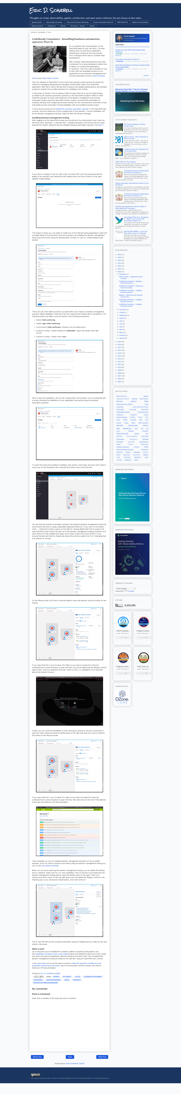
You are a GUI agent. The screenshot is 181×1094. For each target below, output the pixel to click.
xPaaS (136, 460)
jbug (136, 428)
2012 (119, 362)
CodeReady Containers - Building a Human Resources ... (130, 282)
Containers (38, 980)
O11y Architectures (132, 436)
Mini (147, 433)
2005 (119, 381)
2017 (119, 347)
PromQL (128, 452)
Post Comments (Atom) (75, 1063)
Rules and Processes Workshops (78, 22)
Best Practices (144, 399)
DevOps (132, 417)
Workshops (128, 460)
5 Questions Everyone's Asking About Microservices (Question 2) (136, 194)
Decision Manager (53, 980)
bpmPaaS (133, 401)
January (122, 338)
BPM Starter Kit (123, 22)
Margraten (145, 431)
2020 (119, 272)
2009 (119, 370)
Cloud (77, 976)
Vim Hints (119, 460)
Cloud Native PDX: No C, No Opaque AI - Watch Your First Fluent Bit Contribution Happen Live (136, 219)
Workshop (118, 55)
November (123, 309)
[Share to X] (39, 977)
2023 (119, 263)
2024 (119, 260)
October (122, 312)
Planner (131, 444)
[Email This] (35, 977)
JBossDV (145, 425)
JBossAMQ (120, 425)
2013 (119, 359)
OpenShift (77, 980)
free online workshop (50, 866)
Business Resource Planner (125, 404)
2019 (119, 341)
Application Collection (123, 399)
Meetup (137, 433)
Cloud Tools (144, 409)
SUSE (118, 457)
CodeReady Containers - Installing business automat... (130, 291)
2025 (119, 257)
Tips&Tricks (137, 457)
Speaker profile (37, 22)
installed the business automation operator (72, 109)
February (122, 335)
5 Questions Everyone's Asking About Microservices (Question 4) (136, 171)
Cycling (146, 415)
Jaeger (126, 423)
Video (146, 457)
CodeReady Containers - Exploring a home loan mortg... (131, 286)
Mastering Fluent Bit (122, 433)
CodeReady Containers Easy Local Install (51, 954)
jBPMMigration (127, 428)
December (123, 274)
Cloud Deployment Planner (140, 407)
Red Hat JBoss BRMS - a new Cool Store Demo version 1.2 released (135, 232)
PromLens (119, 452)
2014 (119, 356)
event (118, 420)
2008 (119, 373)
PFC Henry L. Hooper (77, 26)
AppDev (56, 976)
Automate (67, 976)
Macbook (131, 431)
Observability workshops (54, 22)
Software (63, 26)
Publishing (137, 452)
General (119, 423)
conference (120, 415)
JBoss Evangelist (143, 423)
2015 (119, 353)
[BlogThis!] (37, 977)
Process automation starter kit (103, 22)
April (121, 329)
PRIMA (146, 447)
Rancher (145, 452)
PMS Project (144, 444)
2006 (119, 379)
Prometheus (144, 449)
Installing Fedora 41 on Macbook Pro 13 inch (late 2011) (136, 150)
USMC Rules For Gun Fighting (125, 162)
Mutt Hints (119, 436)
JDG (142, 428)
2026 (119, 254)
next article (41, 963)
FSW (140, 420)
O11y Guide (145, 436)
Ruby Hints (126, 455)
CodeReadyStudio (143, 412)
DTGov (140, 417)
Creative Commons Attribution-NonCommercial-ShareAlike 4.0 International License (80, 1078)
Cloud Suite (132, 409)
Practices (136, 447)
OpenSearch (133, 439)
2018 (119, 344)
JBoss (66, 980)
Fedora (125, 420)
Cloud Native (120, 409)
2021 (119, 269)
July (120, 321)
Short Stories (136, 455)
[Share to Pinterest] (43, 977)
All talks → (146, 75)
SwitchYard (127, 457)
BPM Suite (120, 401)
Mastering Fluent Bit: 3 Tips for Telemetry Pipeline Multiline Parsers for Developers (131, 90)
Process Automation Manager (46, 983)
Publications (52, 26)
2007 (119, 376)
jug (147, 428)
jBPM (118, 428)
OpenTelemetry (144, 442)
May (121, 327)
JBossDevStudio (133, 425)
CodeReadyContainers (92, 976)
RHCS (118, 455)
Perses (119, 444)
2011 (119, 364)
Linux (118, 431)
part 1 (101, 125)
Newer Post (37, 1057)
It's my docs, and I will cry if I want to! (127, 59)
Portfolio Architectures (123, 447)
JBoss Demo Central (50, 78)
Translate (131, 591)
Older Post (102, 1057)
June (121, 324)
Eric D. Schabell (51, 10)
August (121, 318)
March (121, 332)
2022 (119, 266)
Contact (91, 26)
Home (70, 1057)
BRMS (146, 401)
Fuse (146, 420)
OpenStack (120, 442)
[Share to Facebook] (41, 977)
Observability (120, 439)
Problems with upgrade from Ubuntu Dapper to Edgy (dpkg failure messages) (130, 207)
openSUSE (131, 442)
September (123, 315)
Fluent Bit (133, 420)
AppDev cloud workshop (140, 22)
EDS (147, 417)
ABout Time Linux (122, 396)
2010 (119, 367)
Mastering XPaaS (37, 26)
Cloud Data (120, 407)
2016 (119, 350)
